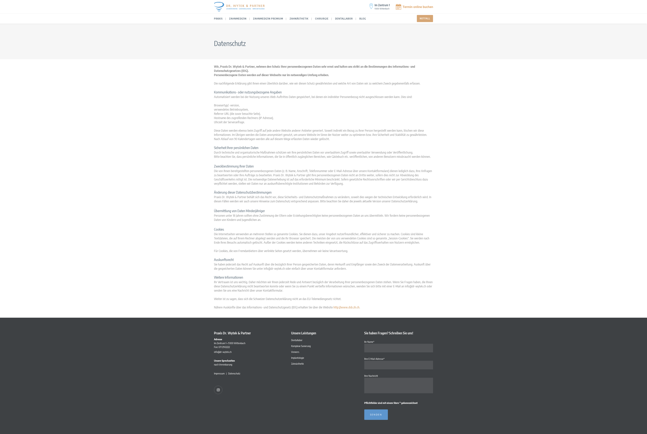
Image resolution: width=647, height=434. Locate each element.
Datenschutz (234, 373)
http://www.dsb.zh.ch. (346, 307)
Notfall (425, 18)
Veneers (295, 351)
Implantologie (297, 357)
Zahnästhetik (297, 363)
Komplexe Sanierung (301, 345)
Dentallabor (296, 340)
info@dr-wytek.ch (223, 351)
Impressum (219, 373)
